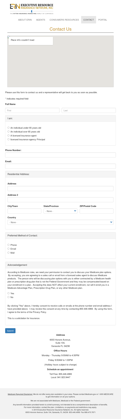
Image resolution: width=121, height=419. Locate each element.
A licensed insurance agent (23, 135)
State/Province (51, 206)
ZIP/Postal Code (88, 206)
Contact (88, 19)
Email (13, 248)
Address (12, 183)
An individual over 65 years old (25, 131)
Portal (102, 19)
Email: (8, 161)
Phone (13, 244)
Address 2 (13, 194)
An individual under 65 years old (25, 127)
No (11, 297)
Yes (12, 293)
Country (12, 217)
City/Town (13, 206)
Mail (12, 252)
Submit (10, 330)
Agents (40, 19)
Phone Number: (13, 150)
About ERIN (25, 19)
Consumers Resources (64, 19)
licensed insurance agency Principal (27, 139)
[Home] (33, 9)
